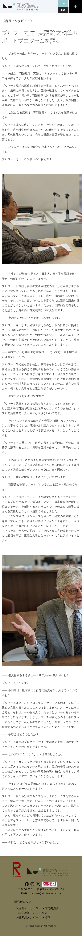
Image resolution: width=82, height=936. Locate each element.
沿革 (47, 917)
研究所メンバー (28, 917)
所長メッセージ (28, 908)
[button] (75, 6)
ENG (63, 10)
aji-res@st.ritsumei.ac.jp (46, 893)
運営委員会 (52, 908)
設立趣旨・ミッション (32, 912)
